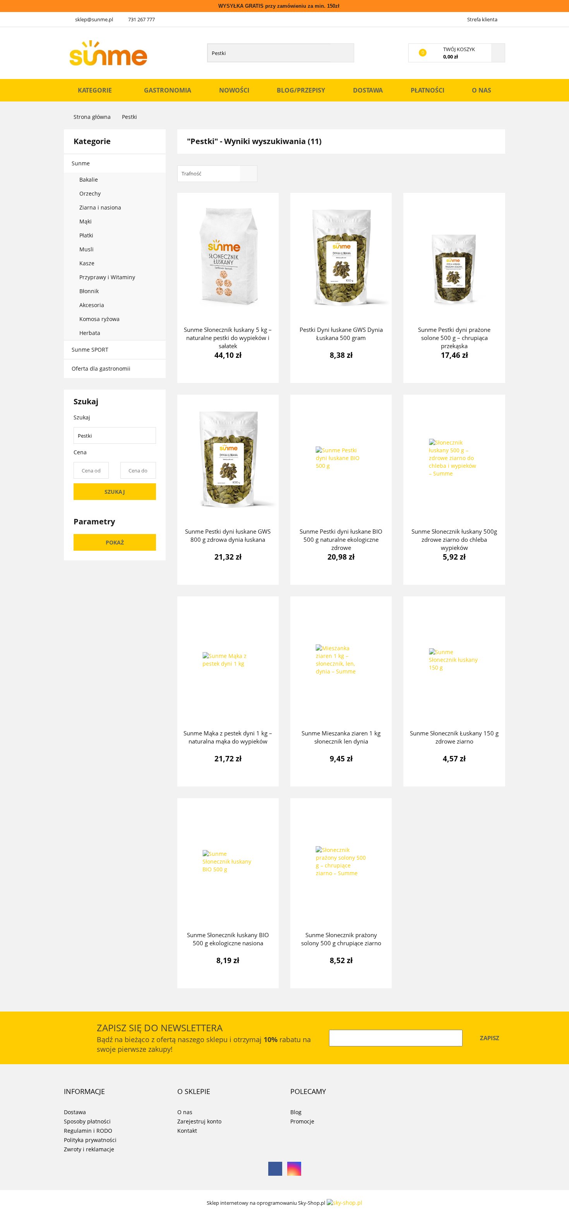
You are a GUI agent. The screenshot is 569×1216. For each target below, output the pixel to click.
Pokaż (115, 542)
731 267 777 (141, 19)
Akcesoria (92, 305)
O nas (481, 90)
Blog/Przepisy (301, 90)
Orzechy (90, 193)
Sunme (81, 163)
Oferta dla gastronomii (101, 368)
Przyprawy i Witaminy (108, 277)
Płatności (427, 90)
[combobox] (217, 173)
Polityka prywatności (90, 1140)
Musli (86, 249)
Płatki (87, 235)
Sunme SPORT (90, 349)
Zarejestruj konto (199, 1121)
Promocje (302, 1121)
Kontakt (187, 1130)
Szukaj (115, 491)
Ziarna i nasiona (101, 207)
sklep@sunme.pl (94, 19)
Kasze (87, 263)
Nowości (234, 90)
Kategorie (95, 90)
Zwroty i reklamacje (89, 1149)
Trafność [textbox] (191, 173)
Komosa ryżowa (99, 319)
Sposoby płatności (87, 1121)
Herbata (89, 333)
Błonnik (89, 291)
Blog (296, 1112)
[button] (84, 1092)
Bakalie (89, 179)
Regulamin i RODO (88, 1130)
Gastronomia (167, 90)
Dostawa (368, 90)
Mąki (86, 221)
